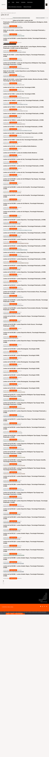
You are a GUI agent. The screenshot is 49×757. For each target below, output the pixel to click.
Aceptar (8, 613)
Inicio (9, 2)
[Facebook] (40, 606)
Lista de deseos (29, 2)
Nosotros (17, 2)
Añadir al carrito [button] (13, 26)
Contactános (23, 2)
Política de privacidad (19, 613)
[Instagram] (46, 606)
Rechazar (12, 613)
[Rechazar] (24, 613)
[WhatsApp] (44, 606)
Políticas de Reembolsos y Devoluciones (42, 600)
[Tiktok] (42, 606)
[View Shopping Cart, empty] (46, 4)
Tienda (13, 2)
